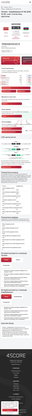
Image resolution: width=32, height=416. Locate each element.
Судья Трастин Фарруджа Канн (9, 131)
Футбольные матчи (16, 371)
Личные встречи (21, 91)
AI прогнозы (16, 388)
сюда (28, 220)
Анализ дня (16, 386)
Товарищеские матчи (6, 128)
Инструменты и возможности (16, 397)
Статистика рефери (6, 91)
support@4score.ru (16, 364)
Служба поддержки (16, 399)
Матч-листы (16, 390)
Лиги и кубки (16, 373)
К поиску (4, 116)
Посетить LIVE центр (6, 167)
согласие (4, 407)
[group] (10, 60)
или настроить (10, 412)
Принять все (10, 410)
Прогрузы (16, 384)
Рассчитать (4, 103)
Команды (16, 377)
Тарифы (16, 401)
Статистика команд (6, 87)
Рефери (16, 375)
